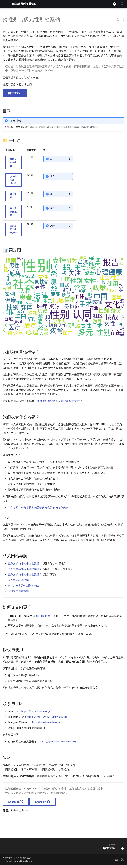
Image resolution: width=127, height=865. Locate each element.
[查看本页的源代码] (117, 19)
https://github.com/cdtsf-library (58, 741)
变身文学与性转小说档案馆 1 (25, 563)
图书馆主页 (14, 93)
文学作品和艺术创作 (13, 180)
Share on (14, 801)
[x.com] (122, 859)
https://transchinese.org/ (35, 711)
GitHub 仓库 (43, 616)
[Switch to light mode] (114, 4)
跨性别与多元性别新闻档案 (23, 585)
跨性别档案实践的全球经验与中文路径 (59, 400)
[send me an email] (116, 859)
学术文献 (13, 196)
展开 (52, 159)
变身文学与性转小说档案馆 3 (25, 574)
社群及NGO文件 (13, 162)
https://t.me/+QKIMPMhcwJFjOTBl (47, 716)
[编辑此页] (122, 19)
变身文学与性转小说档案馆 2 (25, 569)
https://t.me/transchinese (45, 722)
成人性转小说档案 (18, 580)
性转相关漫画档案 (18, 591)
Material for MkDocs (22, 861)
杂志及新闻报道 (13, 211)
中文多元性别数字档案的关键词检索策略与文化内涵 (38, 507)
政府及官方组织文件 (13, 229)
